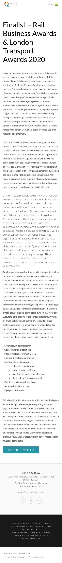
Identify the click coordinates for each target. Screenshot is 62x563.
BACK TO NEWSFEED (21, 449)
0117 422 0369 (31, 472)
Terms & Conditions (14, 556)
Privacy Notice (35, 556)
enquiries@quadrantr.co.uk (31, 492)
